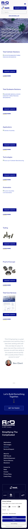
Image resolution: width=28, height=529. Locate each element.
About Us (6, 454)
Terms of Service (8, 460)
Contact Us (7, 467)
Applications (7, 442)
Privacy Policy (8, 474)
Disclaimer (7, 463)
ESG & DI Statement (9, 458)
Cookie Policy (7, 476)
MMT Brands (7, 456)
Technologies (7, 445)
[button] (25, 3)
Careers (6, 472)
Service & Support (9, 449)
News (5, 469)
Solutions (6, 447)
